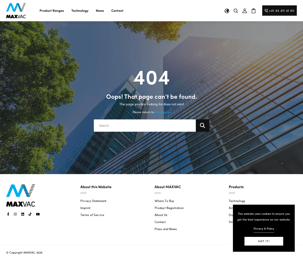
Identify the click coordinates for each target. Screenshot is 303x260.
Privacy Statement (93, 201)
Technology (79, 10)
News (100, 10)
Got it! (264, 241)
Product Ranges (52, 10)
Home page (163, 112)
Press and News (166, 229)
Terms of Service (92, 215)
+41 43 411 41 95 (281, 10)
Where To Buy (164, 201)
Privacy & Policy (264, 228)
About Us (161, 215)
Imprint (85, 208)
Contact (117, 10)
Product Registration (169, 208)
